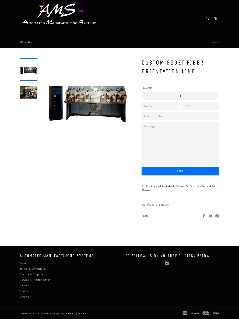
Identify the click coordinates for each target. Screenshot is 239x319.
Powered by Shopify (76, 313)
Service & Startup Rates (35, 280)
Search (24, 263)
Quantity (147, 88)
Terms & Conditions (32, 268)
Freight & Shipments (33, 274)
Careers (24, 296)
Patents (24, 285)
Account (215, 42)
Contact (25, 291)
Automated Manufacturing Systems (47, 313)
